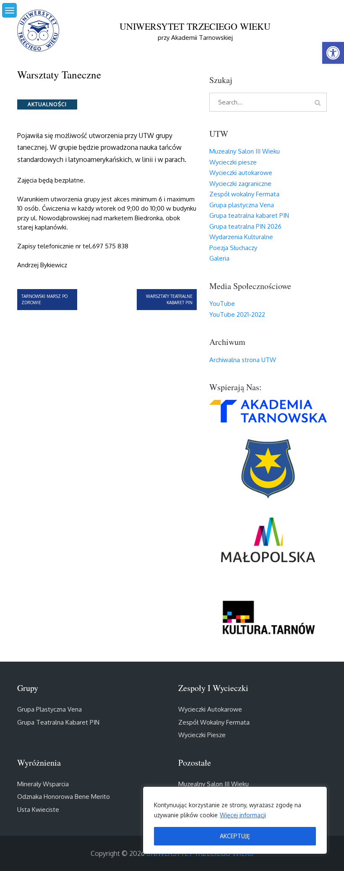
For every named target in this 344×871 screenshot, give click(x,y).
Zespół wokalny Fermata (244, 194)
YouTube (222, 304)
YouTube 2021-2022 (237, 314)
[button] (333, 53)
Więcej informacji (243, 815)
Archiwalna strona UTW (242, 360)
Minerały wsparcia (43, 784)
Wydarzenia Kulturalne (241, 237)
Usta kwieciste (38, 810)
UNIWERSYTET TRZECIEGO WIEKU (195, 26)
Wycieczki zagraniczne (240, 184)
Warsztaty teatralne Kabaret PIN (169, 299)
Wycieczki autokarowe (240, 173)
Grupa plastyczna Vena (241, 205)
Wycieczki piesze (233, 162)
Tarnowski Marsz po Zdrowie (44, 299)
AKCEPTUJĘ (235, 836)
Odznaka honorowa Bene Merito (63, 797)
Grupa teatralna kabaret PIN (249, 215)
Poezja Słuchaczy (233, 248)
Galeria (219, 258)
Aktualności (47, 104)
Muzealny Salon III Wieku (244, 151)
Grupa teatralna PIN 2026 (245, 226)
